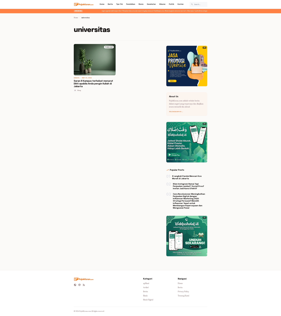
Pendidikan (130, 4)
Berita (110, 4)
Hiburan (162, 4)
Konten (181, 4)
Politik (171, 4)
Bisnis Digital (148, 300)
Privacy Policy (183, 292)
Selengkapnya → (176, 111)
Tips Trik (119, 4)
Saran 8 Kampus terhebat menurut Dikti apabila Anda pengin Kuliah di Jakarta (93, 84)
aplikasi (146, 283)
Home (102, 4)
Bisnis (141, 4)
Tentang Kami (183, 296)
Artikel (146, 288)
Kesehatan (151, 4)
